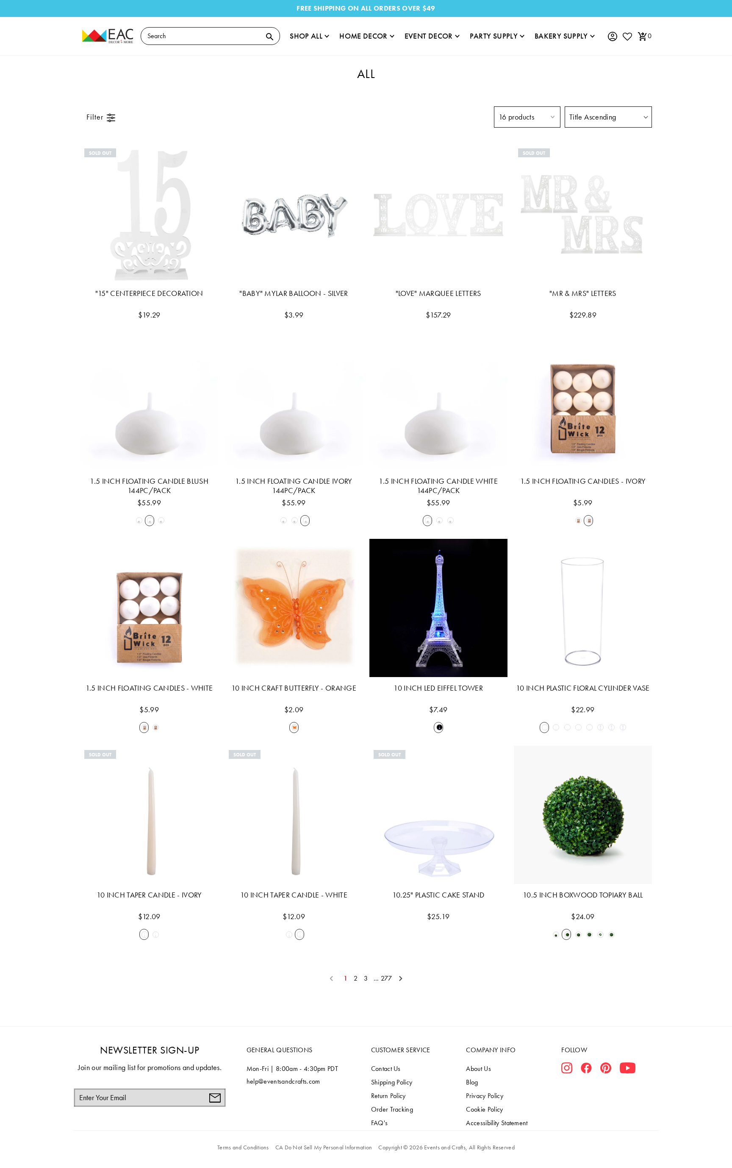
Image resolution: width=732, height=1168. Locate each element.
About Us (478, 1068)
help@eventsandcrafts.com (283, 1081)
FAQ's (379, 1122)
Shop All (306, 36)
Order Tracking (392, 1109)
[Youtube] (627, 1069)
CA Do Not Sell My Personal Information (323, 1147)
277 (386, 978)
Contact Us (386, 1068)
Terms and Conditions (243, 1147)
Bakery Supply (561, 36)
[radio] (138, 520)
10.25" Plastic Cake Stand (438, 895)
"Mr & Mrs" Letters (582, 293)
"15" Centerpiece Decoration (149, 293)
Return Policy (388, 1095)
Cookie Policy (484, 1109)
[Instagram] (566, 1069)
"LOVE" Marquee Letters (438, 293)
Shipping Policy (392, 1082)
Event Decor (429, 36)
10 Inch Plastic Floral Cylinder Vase (583, 688)
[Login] (612, 37)
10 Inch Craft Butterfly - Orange (293, 688)
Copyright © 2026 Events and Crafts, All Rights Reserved (446, 1147)
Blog (472, 1082)
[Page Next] (400, 978)
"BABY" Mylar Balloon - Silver (293, 293)
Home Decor (363, 36)
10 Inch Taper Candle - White (293, 895)
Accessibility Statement (496, 1122)
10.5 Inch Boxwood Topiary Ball (583, 895)
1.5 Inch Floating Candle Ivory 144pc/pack (293, 486)
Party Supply (494, 36)
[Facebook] (586, 1069)
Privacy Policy (484, 1095)
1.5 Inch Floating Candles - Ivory (583, 481)
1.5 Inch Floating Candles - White (149, 688)
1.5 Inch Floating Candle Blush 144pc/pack (149, 486)
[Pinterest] (605, 1069)
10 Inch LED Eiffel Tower (438, 688)
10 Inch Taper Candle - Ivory (149, 895)
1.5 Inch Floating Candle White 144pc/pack (438, 486)
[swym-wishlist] (627, 36)
